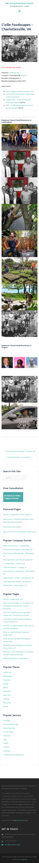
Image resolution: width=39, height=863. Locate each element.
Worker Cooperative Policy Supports (17, 514)
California (7, 672)
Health (5, 743)
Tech (5, 739)
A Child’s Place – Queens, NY (14, 563)
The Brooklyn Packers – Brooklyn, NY (18, 549)
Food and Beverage (10, 724)
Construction (8, 732)
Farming (6, 720)
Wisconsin (7, 703)
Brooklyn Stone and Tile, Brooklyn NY (18, 560)
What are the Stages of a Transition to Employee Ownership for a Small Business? (18, 606)
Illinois (5, 687)
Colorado (6, 680)
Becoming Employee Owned (19, 3)
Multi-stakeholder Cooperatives (15, 658)
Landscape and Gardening (13, 755)
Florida (6, 684)
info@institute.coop (12, 845)
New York (7, 695)
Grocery (6, 747)
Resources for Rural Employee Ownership (19, 532)
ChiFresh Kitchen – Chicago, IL (15, 567)
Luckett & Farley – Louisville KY (19, 457)
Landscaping (14, 73)
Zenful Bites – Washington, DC (15, 585)
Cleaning (6, 751)
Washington (8, 676)
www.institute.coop (20, 820)
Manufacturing (9, 728)
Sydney (24, 859)
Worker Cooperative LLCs (13, 599)
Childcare (6, 735)
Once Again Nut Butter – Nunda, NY (17, 581)
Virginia (24, 75)
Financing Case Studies (12, 527)
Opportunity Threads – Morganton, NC (18, 578)
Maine (5, 706)
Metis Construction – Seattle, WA (16, 546)
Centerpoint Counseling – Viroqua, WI (20, 451)
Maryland (7, 691)
